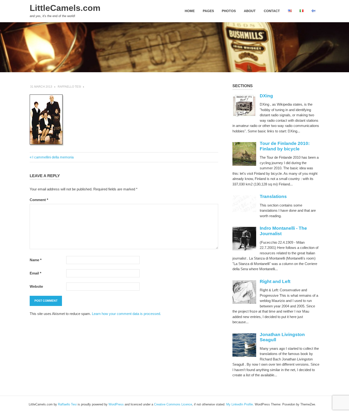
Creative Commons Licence (173, 404)
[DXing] (244, 116)
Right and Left (275, 281)
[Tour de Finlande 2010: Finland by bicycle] (244, 164)
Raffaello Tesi (69, 86)
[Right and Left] (244, 303)
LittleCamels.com (65, 8)
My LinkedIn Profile (239, 404)
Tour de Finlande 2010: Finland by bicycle (285, 146)
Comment (39, 200)
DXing (266, 95)
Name (36, 260)
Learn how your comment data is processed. (126, 314)
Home (190, 11)
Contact (272, 11)
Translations (273, 196)
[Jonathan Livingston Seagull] (244, 356)
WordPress (116, 404)
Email (35, 273)
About (250, 11)
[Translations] (244, 211)
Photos (229, 11)
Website (36, 286)
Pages (208, 11)
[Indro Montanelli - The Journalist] (244, 249)
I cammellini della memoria (53, 157)
